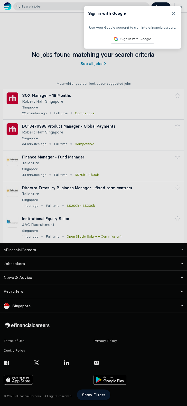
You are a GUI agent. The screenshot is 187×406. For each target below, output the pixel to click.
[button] (93, 203)
